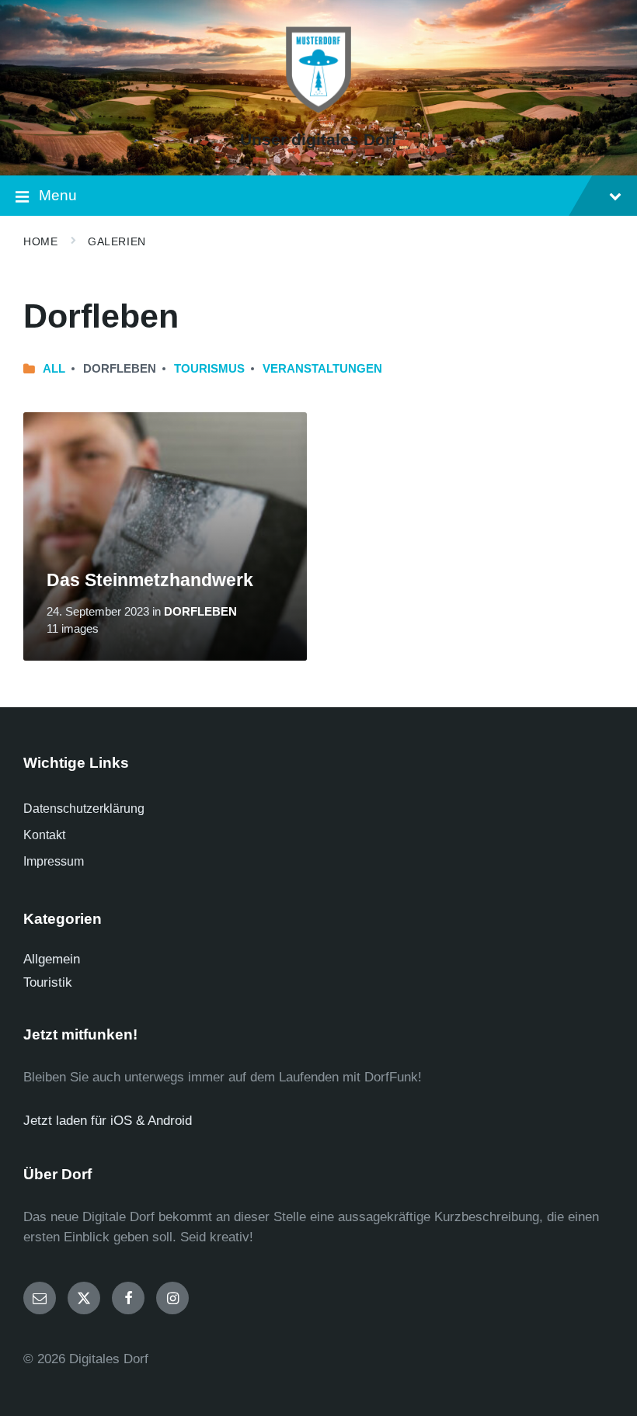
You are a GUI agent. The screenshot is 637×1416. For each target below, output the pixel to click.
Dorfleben (200, 612)
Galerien (116, 241)
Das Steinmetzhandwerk (150, 580)
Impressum (53, 861)
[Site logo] (318, 112)
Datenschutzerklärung (83, 808)
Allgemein (51, 959)
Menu (58, 195)
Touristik (47, 982)
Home (40, 241)
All (54, 369)
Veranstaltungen (322, 369)
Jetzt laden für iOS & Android (107, 1120)
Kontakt (44, 835)
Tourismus (209, 369)
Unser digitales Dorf (318, 139)
